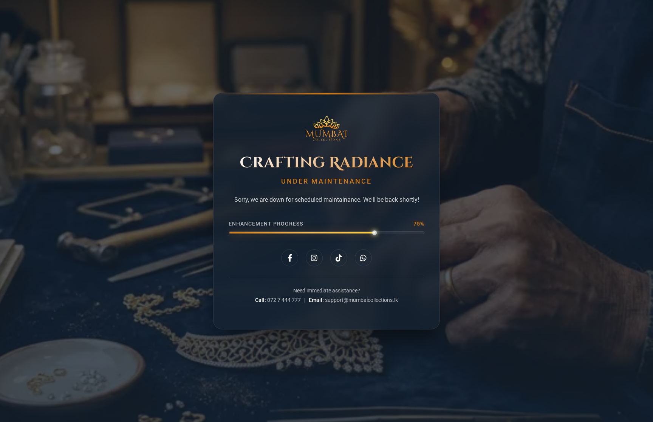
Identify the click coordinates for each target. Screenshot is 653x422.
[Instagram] (314, 257)
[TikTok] (338, 257)
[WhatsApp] (363, 257)
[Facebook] (289, 257)
